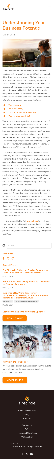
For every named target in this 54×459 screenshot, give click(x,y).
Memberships (15, 380)
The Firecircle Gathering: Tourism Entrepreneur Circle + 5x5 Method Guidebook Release (26, 271)
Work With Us (27, 437)
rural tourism (7, 301)
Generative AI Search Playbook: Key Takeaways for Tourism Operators (26, 282)
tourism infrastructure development (26, 301)
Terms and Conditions (27, 433)
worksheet (32, 221)
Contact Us (27, 425)
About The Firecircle (27, 410)
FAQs (27, 429)
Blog (27, 414)
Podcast (27, 418)
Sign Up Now (15, 318)
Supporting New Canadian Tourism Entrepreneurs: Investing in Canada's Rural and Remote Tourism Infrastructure (26, 295)
